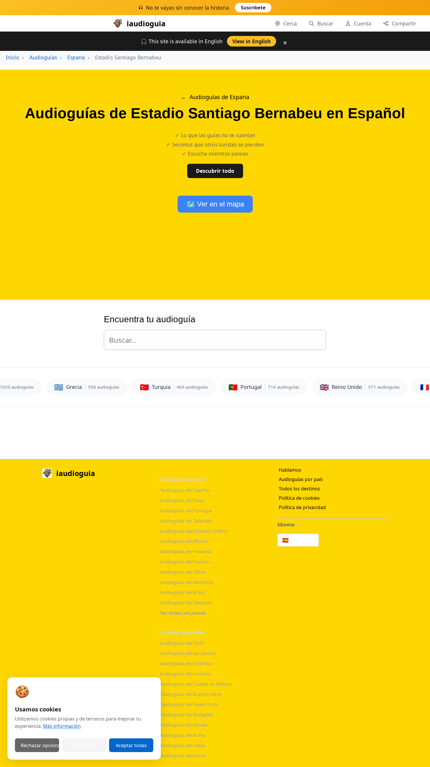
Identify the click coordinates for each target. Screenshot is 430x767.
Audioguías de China (182, 572)
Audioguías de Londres (185, 674)
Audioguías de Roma (183, 735)
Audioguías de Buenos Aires (191, 694)
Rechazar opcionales (40, 745)
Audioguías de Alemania (186, 582)
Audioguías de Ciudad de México (196, 684)
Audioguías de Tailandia (186, 521)
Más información (62, 726)
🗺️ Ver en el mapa (215, 204)
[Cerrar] (286, 9)
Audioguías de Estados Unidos (193, 531)
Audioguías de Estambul (187, 663)
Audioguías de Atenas (184, 725)
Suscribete (253, 7)
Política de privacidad (302, 507)
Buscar (325, 23)
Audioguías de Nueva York (189, 704)
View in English (251, 41)
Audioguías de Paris (182, 643)
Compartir (404, 23)
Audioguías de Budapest (187, 714)
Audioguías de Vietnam (185, 602)
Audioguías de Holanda (185, 551)
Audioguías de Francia (184, 562)
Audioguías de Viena (182, 745)
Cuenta (362, 23)
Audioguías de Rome (183, 755)
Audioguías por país (301, 479)
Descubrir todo (215, 170)
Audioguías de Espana (219, 97)
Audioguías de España (184, 490)
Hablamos (290, 470)
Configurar (84, 745)
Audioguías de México (184, 541)
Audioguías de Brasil (182, 592)
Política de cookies (299, 498)
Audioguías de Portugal (186, 510)
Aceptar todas (131, 745)
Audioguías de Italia (182, 500)
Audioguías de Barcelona (187, 653)
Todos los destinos (299, 488)
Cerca (290, 23)
